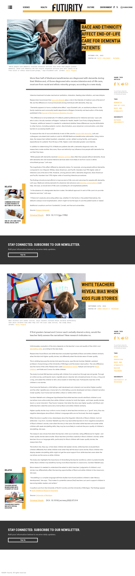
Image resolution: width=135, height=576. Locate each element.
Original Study (37, 215)
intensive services (64, 157)
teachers (118, 371)
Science (26, 7)
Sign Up (22, 255)
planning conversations (88, 183)
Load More (67, 557)
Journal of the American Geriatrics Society (57, 113)
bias (116, 357)
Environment (106, 7)
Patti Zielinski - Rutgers (108, 58)
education (118, 359)
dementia (118, 103)
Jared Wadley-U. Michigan (107, 309)
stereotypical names (70, 367)
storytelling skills (36, 349)
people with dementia (83, 133)
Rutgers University (119, 121)
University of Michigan (120, 381)
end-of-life (119, 105)
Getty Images (71, 70)
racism (117, 368)
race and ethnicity (58, 100)
